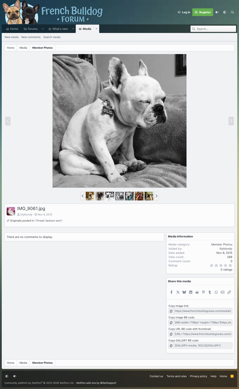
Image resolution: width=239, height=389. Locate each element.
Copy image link (178, 306)
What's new (60, 29)
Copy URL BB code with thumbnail (189, 329)
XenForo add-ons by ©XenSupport (96, 382)
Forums (32, 29)
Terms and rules (177, 376)
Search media (51, 37)
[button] (225, 12)
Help (213, 376)
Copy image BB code (181, 317)
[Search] (232, 12)
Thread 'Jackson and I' (48, 220)
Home (14, 29)
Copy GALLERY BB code (183, 340)
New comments (31, 37)
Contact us (156, 376)
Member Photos (221, 244)
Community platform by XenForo (39, 382)
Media (87, 29)
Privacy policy (198, 376)
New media (12, 37)
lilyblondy (26, 214)
